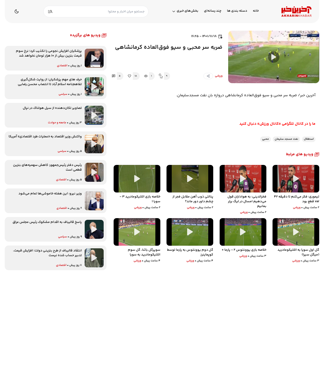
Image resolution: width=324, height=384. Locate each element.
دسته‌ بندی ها (237, 11)
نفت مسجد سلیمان (286, 139)
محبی (265, 139)
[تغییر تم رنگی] (16, 11)
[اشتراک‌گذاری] (208, 76)
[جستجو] (50, 11)
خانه (256, 11)
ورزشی (218, 76)
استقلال (309, 139)
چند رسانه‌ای (212, 11)
